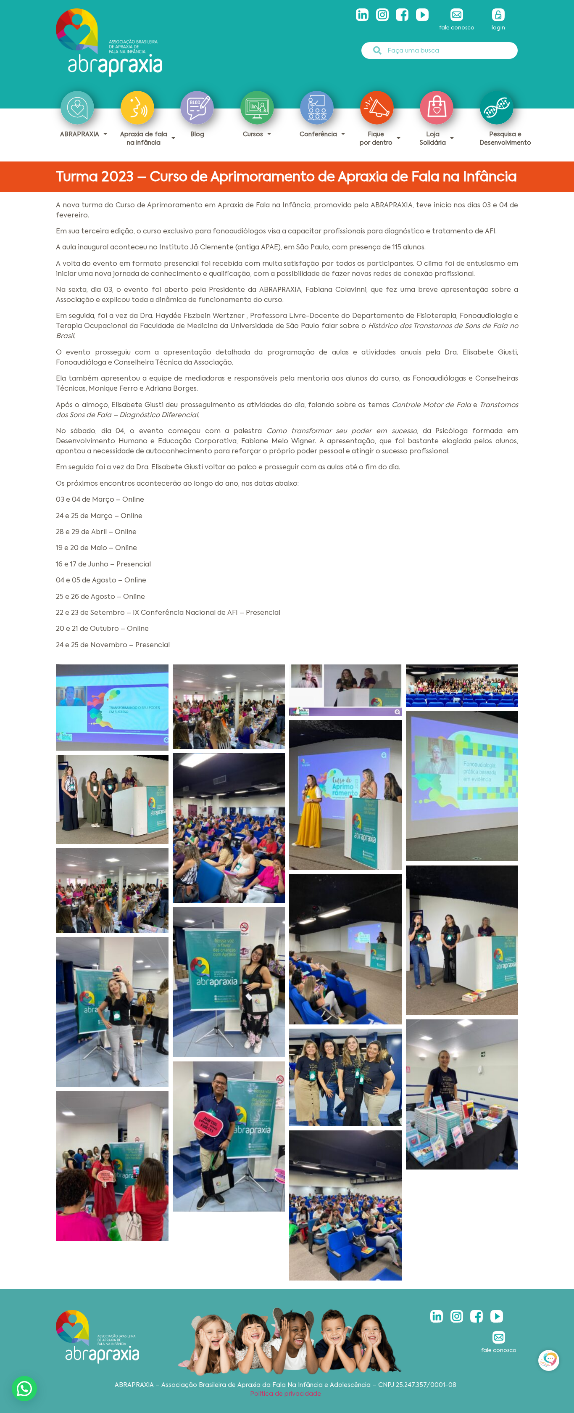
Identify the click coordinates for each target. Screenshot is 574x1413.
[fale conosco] (456, 14)
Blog (197, 134)
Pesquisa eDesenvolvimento (505, 138)
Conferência (318, 134)
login (498, 27)
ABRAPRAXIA (79, 134)
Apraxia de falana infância (143, 138)
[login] (498, 14)
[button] (24, 1388)
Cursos (253, 134)
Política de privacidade (285, 1393)
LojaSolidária (433, 138)
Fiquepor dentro (376, 138)
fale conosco (456, 27)
